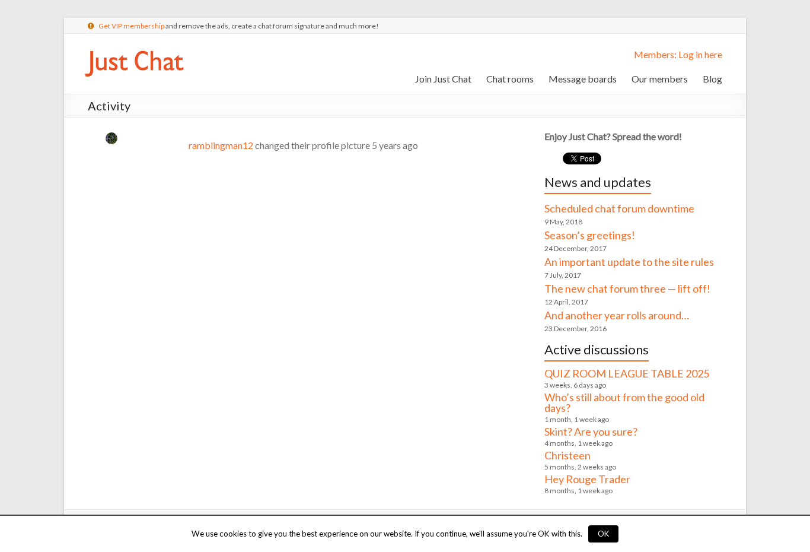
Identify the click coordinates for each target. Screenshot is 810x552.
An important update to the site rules (629, 261)
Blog (712, 78)
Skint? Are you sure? (590, 431)
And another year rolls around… (616, 315)
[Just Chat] (134, 48)
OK (603, 533)
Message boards (582, 78)
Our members (660, 78)
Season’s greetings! (589, 235)
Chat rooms (510, 78)
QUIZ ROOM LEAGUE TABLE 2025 (626, 373)
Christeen (567, 455)
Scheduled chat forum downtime (619, 208)
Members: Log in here (678, 54)
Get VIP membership (131, 25)
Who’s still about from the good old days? (624, 402)
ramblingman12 (221, 145)
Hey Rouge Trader (587, 479)
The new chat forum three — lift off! (627, 288)
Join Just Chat (443, 78)
